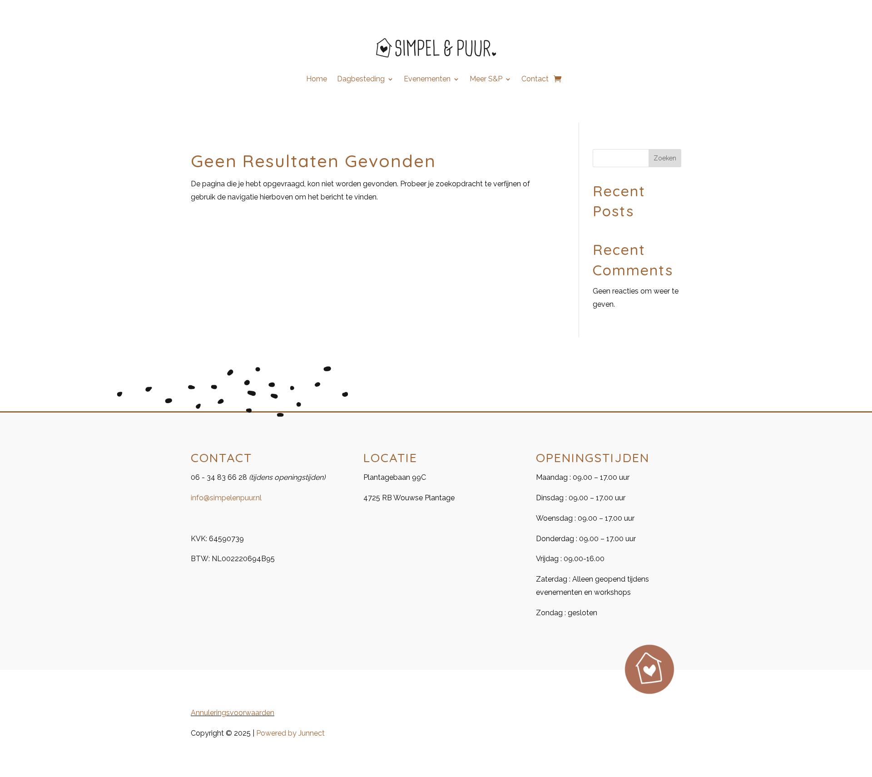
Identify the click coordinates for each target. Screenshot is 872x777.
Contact (535, 79)
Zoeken (665, 158)
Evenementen (427, 79)
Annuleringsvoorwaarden (232, 712)
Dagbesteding (361, 79)
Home (316, 79)
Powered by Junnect (290, 733)
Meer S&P (486, 79)
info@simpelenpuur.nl (226, 497)
